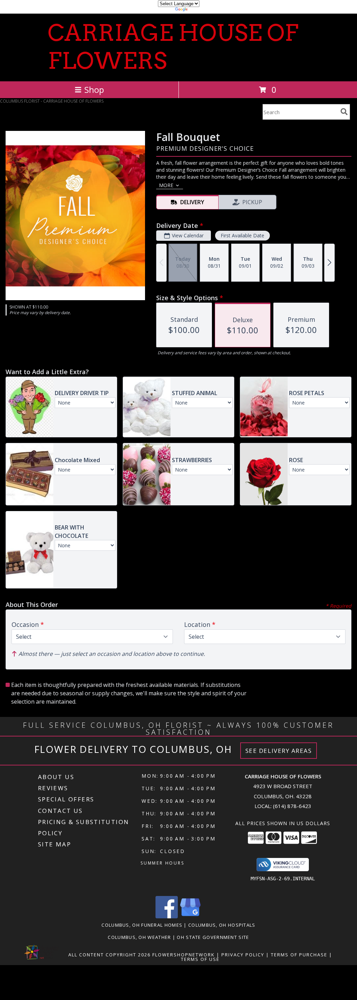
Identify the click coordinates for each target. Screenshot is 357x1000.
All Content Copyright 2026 (109, 954)
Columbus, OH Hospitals (222, 925)
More (166, 185)
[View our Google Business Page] (190, 916)
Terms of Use (200, 959)
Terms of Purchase (299, 954)
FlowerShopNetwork (183, 954)
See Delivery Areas (278, 751)
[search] (344, 112)
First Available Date (242, 235)
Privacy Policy (242, 954)
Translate (199, 10)
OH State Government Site (213, 937)
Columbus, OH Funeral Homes (141, 925)
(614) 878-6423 (292, 805)
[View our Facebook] (166, 916)
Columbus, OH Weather (139, 937)
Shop (94, 89)
